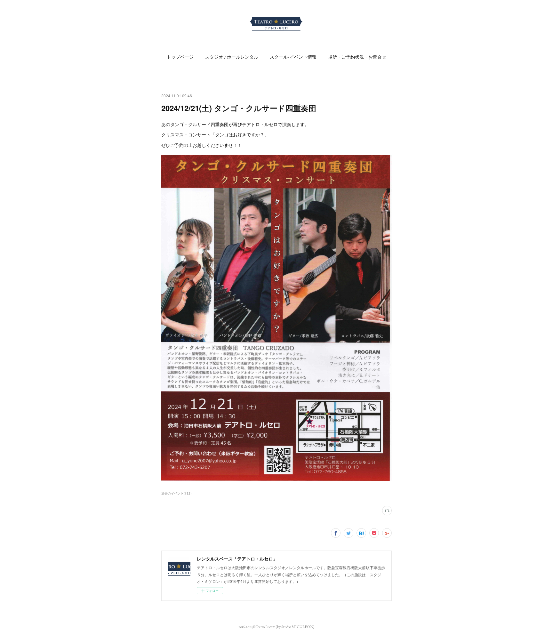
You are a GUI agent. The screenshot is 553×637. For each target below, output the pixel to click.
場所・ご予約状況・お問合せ (357, 57)
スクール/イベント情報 (293, 57)
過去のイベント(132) (176, 493)
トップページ (180, 57)
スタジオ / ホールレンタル (231, 57)
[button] (180, 57)
